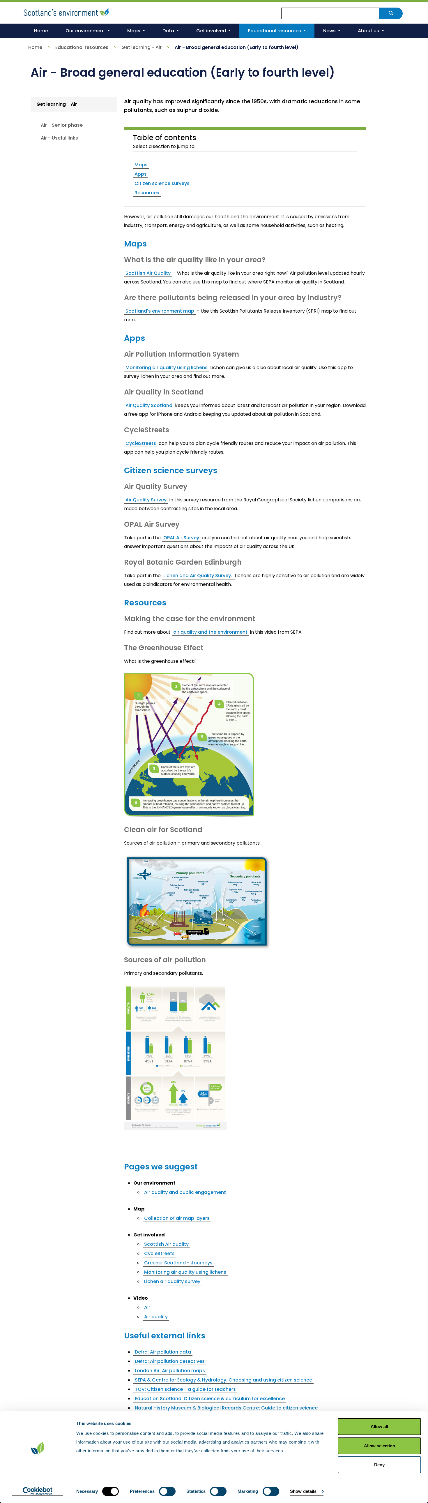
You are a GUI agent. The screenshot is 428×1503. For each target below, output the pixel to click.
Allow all (379, 1426)
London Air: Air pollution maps (170, 1370)
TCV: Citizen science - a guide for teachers (185, 1389)
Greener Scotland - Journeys (178, 1262)
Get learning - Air (141, 47)
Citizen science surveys (162, 183)
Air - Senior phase (62, 125)
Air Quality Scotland (148, 405)
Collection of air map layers (177, 1218)
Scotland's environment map (159, 311)
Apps (141, 174)
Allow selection (379, 1445)
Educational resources (81, 47)
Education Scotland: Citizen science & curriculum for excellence (210, 1398)
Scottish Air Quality (148, 273)
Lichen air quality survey (172, 1281)
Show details (303, 1491)
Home (35, 47)
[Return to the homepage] (67, 11)
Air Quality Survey (146, 499)
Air (147, 1307)
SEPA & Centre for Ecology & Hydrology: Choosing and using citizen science (223, 1380)
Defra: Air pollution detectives (170, 1361)
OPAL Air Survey (181, 537)
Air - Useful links (59, 138)
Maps (141, 164)
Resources (147, 192)
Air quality (156, 1316)
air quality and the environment (210, 632)
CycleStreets (140, 443)
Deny (379, 1464)
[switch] (167, 1491)
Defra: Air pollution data (163, 1352)
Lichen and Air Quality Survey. (198, 575)
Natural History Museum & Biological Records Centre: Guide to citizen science (226, 1408)
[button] (88, 31)
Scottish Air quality (166, 1244)
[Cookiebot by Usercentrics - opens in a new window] (37, 1491)
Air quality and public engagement (185, 1192)
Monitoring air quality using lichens (166, 367)
